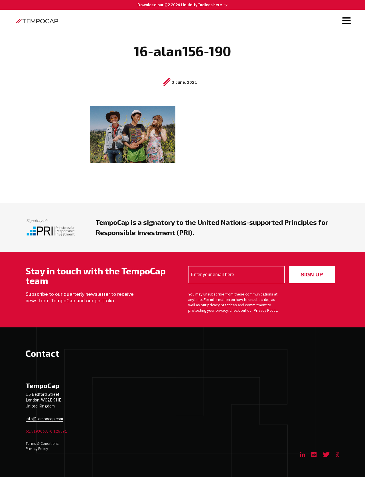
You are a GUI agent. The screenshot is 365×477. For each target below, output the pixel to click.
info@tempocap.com (44, 418)
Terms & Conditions (42, 443)
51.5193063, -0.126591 (46, 431)
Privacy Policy (37, 448)
